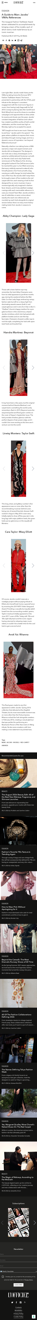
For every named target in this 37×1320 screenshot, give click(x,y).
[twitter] (15, 41)
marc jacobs (7, 742)
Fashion (5, 11)
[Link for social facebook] (16, 1303)
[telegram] (21, 41)
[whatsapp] (18, 41)
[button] (33, 253)
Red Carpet (24, 742)
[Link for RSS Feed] (25, 1303)
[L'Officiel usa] (18, 2)
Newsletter (18, 1310)
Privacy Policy (29, 1280)
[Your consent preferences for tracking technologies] (33, 1316)
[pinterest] (9, 41)
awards (5, 745)
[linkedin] (12, 41)
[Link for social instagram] (21, 1303)
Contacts (18, 1307)
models (16, 742)
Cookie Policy (18, 1317)
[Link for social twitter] (12, 1303)
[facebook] (6, 41)
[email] (3, 41)
